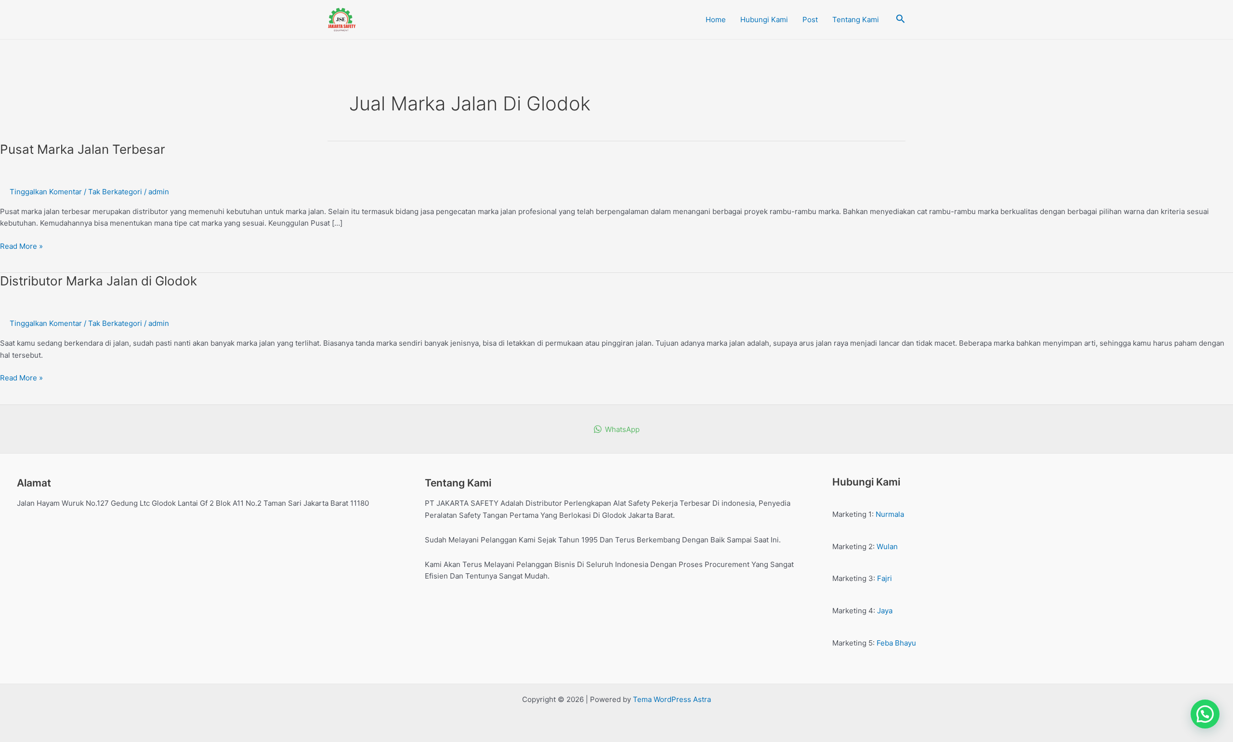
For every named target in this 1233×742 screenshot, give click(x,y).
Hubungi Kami (764, 19)
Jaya (884, 610)
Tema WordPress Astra (672, 699)
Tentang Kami (855, 19)
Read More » (21, 246)
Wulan (887, 546)
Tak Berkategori (115, 191)
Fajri (884, 578)
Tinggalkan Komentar (46, 191)
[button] (1205, 714)
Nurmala (890, 514)
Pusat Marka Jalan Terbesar (82, 149)
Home (716, 19)
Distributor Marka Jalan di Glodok (98, 280)
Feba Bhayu (896, 643)
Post (810, 19)
